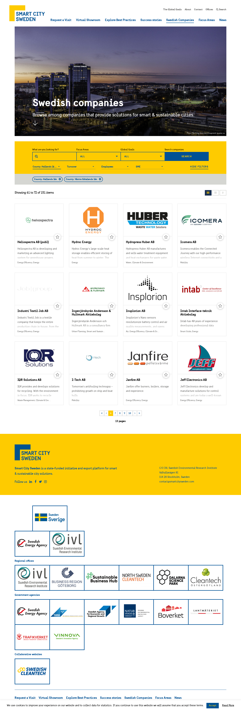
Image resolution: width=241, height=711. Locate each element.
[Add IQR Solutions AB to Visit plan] (57, 374)
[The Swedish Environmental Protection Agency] (136, 612)
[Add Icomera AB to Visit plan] (220, 237)
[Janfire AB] (147, 373)
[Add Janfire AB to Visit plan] (166, 374)
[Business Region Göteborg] (67, 578)
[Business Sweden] (67, 612)
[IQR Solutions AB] (39, 373)
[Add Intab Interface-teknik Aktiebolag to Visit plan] (220, 306)
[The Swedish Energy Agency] (32, 544)
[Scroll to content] (35, 122)
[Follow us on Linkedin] (31, 482)
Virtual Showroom (88, 20)
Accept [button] (212, 705)
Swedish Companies (180, 20)
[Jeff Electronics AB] (202, 373)
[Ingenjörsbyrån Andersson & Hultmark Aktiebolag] (93, 304)
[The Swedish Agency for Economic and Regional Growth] (101, 612)
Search (222, 9)
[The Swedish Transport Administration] (32, 637)
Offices (209, 9)
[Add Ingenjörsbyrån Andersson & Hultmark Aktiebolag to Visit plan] (112, 306)
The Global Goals (172, 9)
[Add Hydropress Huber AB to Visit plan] (166, 237)
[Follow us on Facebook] (36, 482)
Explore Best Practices (120, 20)
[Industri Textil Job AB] (39, 304)
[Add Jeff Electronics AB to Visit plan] (220, 374)
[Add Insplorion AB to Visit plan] (166, 306)
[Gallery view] (208, 193)
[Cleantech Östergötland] (205, 578)
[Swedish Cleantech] (32, 671)
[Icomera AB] (202, 235)
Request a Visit (60, 20)
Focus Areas (207, 20)
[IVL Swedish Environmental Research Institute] (67, 544)
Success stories (151, 20)
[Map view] (223, 193)
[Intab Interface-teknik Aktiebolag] (202, 304)
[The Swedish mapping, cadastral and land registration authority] (205, 612)
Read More (228, 705)
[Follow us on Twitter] (40, 482)
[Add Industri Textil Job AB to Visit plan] (57, 306)
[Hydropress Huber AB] (147, 235)
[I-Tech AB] (93, 373)
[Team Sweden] (50, 518)
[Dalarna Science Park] (171, 578)
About (188, 9)
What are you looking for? (45, 149)
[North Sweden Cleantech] (136, 578)
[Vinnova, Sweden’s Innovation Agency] (67, 637)
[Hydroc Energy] (93, 235)
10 (129, 413)
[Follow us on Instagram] (45, 482)
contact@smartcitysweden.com (176, 481)
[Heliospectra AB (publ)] (39, 235)
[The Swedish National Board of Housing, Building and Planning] (171, 612)
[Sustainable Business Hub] (101, 578)
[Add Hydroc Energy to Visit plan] (112, 237)
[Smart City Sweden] (27, 13)
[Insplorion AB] (147, 304)
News (222, 20)
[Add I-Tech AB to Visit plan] (112, 374)
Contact (198, 9)
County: (37, 166)
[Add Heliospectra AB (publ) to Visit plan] (57, 237)
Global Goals (127, 149)
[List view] (215, 193)
